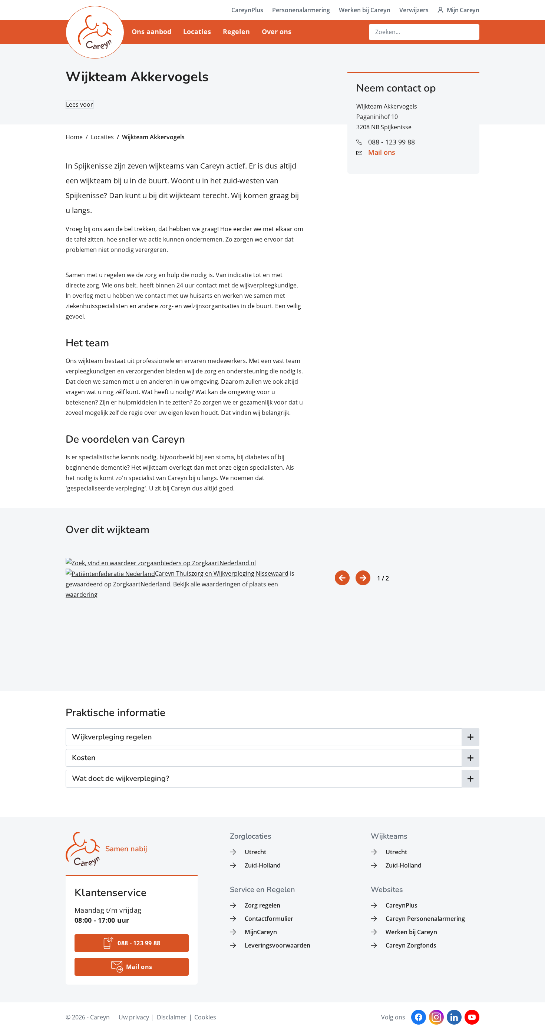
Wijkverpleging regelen (112, 737)
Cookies (205, 1017)
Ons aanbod (151, 31)
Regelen (236, 31)
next (363, 577)
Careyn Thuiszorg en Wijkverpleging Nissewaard (221, 573)
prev (342, 577)
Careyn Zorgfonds (411, 945)
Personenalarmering (301, 10)
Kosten (84, 758)
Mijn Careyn (463, 10)
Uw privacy (134, 1017)
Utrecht (255, 852)
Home (74, 137)
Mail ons (381, 152)
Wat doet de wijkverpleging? (120, 778)
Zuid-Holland (263, 865)
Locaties (197, 31)
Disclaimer (171, 1017)
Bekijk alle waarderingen (207, 584)
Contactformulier (269, 919)
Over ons (276, 31)
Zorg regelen (262, 905)
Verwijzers (414, 10)
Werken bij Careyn (364, 10)
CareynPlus (247, 10)
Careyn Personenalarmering (425, 919)
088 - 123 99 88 (391, 142)
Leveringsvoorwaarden (277, 945)
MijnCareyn (261, 932)
